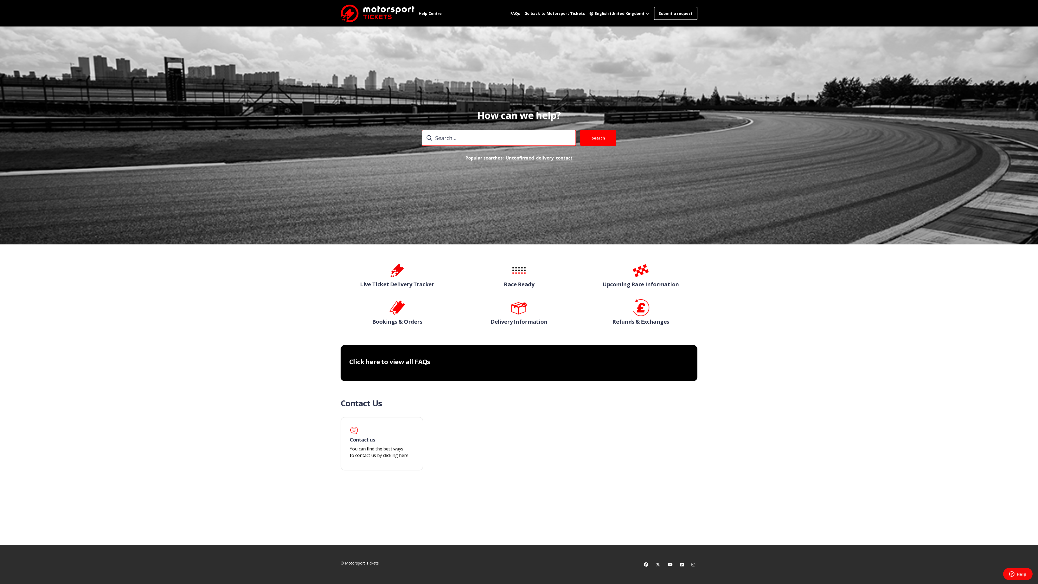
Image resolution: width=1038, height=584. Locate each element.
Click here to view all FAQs (389, 362)
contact (564, 158)
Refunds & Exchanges (640, 321)
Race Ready (519, 284)
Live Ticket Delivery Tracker (397, 284)
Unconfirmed (520, 158)
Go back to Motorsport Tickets (554, 13)
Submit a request (676, 13)
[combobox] (499, 138)
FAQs (515, 13)
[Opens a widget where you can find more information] (1018, 574)
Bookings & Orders (397, 321)
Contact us (362, 440)
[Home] (377, 13)
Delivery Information (519, 321)
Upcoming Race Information (641, 284)
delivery (545, 158)
